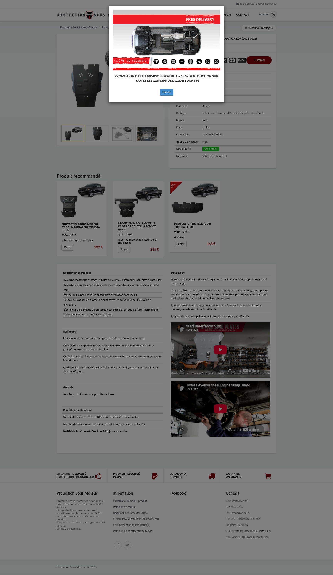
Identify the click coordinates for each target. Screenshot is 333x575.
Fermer (166, 92)
